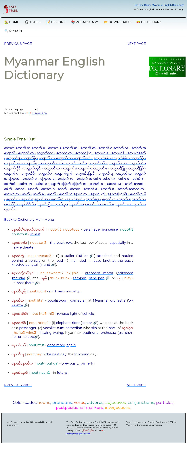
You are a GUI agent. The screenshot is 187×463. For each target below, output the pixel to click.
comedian (78, 300)
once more (56, 345)
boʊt (30, 283)
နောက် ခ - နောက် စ (20, 199)
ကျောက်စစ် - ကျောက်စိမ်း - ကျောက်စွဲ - (120, 158)
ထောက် (122, 189)
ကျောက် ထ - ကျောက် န (60, 168)
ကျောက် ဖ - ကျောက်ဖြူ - (110, 168)
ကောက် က (23, 148)
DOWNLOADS (117, 22)
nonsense (110, 229)
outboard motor (99, 273)
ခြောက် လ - (115, 183)
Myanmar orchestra (109, 300)
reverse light (67, 314)
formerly (87, 363)
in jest (35, 234)
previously (70, 363)
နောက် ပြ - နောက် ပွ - (53, 204)
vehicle (35, 261)
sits (94, 328)
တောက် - (76, 189)
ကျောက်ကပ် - (46, 153)
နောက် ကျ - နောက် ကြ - (90, 194)
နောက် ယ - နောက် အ (131, 204)
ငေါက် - (9, 189)
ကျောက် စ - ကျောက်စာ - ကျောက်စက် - (66, 158)
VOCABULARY (84, 22)
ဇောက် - (63, 189)
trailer (69, 256)
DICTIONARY (148, 22)
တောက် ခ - (92, 189)
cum (60, 328)
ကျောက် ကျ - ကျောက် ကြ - (75, 153)
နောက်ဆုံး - (93, 199)
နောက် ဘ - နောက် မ (100, 204)
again (71, 345)
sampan (79, 278)
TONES (33, 22)
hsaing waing (51, 333)
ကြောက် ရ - (48, 178)
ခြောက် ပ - (98, 183)
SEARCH (13, 31)
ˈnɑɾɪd (45, 265)
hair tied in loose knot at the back (102, 261)
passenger (27, 328)
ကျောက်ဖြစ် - (137, 168)
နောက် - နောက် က (59, 194)
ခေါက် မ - (42, 183)
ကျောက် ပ (85, 168)
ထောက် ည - (13, 194)
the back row (61, 243)
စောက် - (20, 189)
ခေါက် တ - (27, 183)
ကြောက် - (15, 178)
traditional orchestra (99, 333)
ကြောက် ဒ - (31, 178)
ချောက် (55, 183)
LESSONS (55, 22)
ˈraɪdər (87, 323)
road (59, 261)
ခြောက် (66, 183)
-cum (64, 300)
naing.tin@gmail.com (78, 433)
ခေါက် (97, 178)
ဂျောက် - (140, 183)
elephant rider (68, 323)
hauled (127, 256)
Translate (39, 113)
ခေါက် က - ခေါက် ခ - (117, 178)
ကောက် (9, 148)
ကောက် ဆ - (71, 148)
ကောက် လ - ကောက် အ (129, 148)
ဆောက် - (34, 189)
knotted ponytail (25, 265)
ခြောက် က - (80, 183)
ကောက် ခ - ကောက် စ (47, 148)
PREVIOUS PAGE (18, 44)
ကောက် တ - (89, 148)
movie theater (23, 247)
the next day (56, 354)
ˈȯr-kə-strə (26, 337)
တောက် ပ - (108, 189)
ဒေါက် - (27, 194)
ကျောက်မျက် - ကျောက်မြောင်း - (76, 173)
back (113, 328)
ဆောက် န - (49, 189)
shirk (53, 291)
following (81, 354)
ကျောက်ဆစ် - (98, 163)
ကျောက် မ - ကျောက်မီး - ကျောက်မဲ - (29, 173)
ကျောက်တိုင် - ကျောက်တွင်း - (23, 168)
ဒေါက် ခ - (39, 194)
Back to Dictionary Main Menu (29, 220)
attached (104, 256)
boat (20, 283)
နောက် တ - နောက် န (116, 199)
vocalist (53, 300)
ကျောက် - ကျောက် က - (20, 153)
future (62, 373)
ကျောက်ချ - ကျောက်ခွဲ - (22, 158)
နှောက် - (9, 209)
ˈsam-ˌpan (96, 278)
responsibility (68, 291)
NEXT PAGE (136, 44)
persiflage (91, 229)
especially (118, 243)
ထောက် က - (137, 189)
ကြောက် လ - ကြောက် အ (75, 178)
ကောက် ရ (105, 148)
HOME (11, 22)
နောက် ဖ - (77, 204)
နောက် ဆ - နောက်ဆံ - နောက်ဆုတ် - (60, 199)
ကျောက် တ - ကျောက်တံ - (127, 163)
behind (17, 261)
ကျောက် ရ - (107, 173)
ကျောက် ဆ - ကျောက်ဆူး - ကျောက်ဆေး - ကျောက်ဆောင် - (45, 163)
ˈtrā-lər (82, 256)
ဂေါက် (129, 183)
